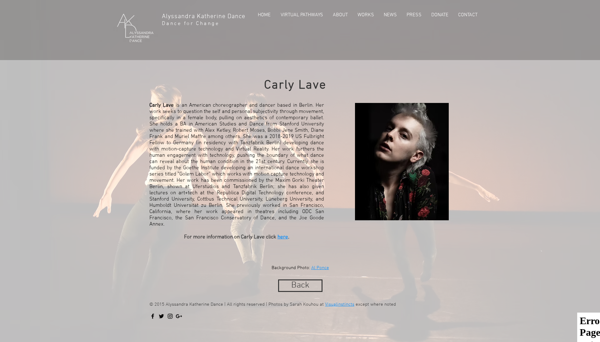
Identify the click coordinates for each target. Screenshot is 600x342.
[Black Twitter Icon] (161, 316)
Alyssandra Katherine (195, 16)
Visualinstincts (339, 304)
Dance (237, 16)
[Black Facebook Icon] (152, 316)
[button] (339, 15)
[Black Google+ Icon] (179, 316)
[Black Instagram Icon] (170, 316)
